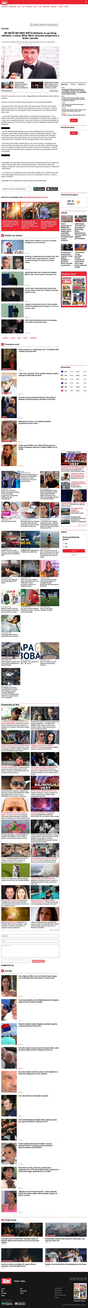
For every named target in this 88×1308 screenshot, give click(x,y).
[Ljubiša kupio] (81, 218)
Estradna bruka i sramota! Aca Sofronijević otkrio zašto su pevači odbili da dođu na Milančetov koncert (38, 1049)
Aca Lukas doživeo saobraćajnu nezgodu (33, 1096)
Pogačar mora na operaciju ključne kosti (73, 115)
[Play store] (39, 189)
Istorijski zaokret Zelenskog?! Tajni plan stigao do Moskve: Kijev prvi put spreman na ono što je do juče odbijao (20, 1240)
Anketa (64, 532)
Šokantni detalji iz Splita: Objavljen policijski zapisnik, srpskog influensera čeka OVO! (37, 1025)
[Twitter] (85, 1278)
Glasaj (74, 550)
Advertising (58, 1290)
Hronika (29, 6)
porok (25, 338)
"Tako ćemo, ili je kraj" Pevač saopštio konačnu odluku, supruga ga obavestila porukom (38, 374)
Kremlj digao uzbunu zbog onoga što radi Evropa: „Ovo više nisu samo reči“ (74, 110)
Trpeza (60, 6)
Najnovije (4, 6)
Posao (56, 1297)
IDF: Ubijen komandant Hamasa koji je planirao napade (73, 105)
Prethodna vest (7, 91)
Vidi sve (74, 120)
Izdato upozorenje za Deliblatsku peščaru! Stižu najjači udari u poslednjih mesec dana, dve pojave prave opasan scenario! (67, 232)
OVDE (11, 180)
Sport (35, 6)
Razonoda (46, 6)
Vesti (19, 6)
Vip (40, 6)
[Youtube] (81, 1278)
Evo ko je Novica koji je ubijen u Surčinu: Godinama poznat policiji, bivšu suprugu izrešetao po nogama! (73, 99)
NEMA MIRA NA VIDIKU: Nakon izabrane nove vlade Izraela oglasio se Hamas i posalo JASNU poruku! (51, 85)
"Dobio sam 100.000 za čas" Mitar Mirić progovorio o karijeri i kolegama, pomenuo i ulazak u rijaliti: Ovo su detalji (37, 447)
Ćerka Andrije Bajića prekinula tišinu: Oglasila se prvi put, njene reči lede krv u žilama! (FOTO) (37, 1121)
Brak (19, 338)
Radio (66, 6)
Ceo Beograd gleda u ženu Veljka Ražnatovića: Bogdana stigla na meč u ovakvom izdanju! (38, 1001)
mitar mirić (33, 338)
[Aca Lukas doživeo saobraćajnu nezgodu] (9, 1106)
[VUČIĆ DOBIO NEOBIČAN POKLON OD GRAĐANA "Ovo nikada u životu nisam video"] (12, 326)
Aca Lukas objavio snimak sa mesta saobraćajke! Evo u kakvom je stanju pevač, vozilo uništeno (38, 1073)
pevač (13, 338)
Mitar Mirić (5, 96)
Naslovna (13, 6)
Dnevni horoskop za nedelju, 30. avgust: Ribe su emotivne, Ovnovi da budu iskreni (18, 1265)
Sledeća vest (54, 91)
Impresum (57, 1293)
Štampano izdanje (69, 274)
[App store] (52, 189)
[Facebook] (71, 1278)
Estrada (5, 28)
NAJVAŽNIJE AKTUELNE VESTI (35, 197)
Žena (21, 1293)
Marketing (57, 1288)
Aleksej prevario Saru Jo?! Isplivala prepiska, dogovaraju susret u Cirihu (34, 422)
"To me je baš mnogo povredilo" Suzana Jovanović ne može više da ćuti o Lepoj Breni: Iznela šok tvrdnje (81, 259)
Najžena (53, 6)
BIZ (24, 6)
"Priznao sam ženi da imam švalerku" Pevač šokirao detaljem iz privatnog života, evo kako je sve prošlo (37, 398)
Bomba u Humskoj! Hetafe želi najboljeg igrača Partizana (65, 1264)
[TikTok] (78, 1278)
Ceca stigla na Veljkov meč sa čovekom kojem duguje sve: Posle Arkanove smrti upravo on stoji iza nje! (37, 977)
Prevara (5, 338)
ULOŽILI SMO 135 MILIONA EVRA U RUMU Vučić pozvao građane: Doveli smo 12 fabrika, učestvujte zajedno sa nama (41, 290)
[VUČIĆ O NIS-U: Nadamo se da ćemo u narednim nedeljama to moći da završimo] (12, 247)
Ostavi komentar (38, 961)
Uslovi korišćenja (60, 1295)
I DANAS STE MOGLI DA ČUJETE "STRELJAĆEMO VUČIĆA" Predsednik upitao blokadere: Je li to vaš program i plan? (41, 306)
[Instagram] (74, 1278)
